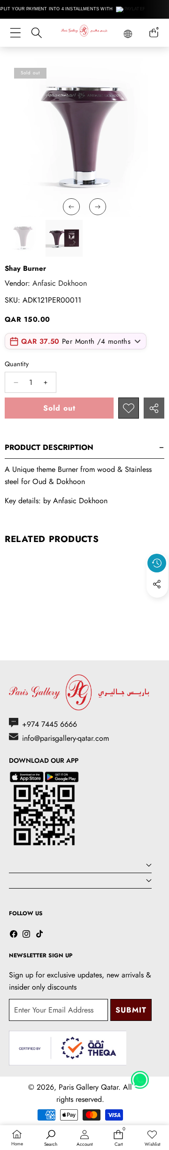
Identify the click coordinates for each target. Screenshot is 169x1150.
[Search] (36, 32)
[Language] (127, 33)
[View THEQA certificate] (67, 1048)
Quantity (17, 364)
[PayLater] (131, 9)
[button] (157, 605)
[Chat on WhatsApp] (140, 1076)
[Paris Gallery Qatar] (84, 32)
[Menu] (15, 32)
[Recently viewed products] (156, 563)
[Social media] (156, 584)
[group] (23, 238)
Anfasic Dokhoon (59, 283)
